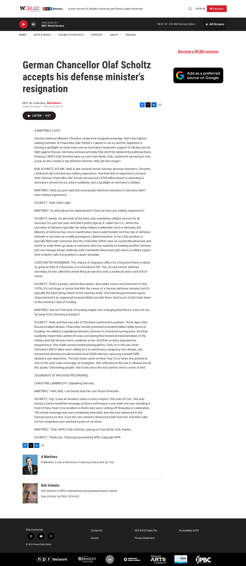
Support (97, 34)
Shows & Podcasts (71, 34)
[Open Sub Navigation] (29, 34)
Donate (218, 9)
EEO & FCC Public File (146, 530)
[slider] (38, 24)
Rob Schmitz (54, 103)
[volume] (33, 24)
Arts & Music (42, 34)
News (22, 34)
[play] (23, 24)
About (114, 34)
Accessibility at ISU (189, 530)
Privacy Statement (145, 538)
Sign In (200, 8)
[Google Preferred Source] (198, 75)
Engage (131, 34)
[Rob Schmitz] (30, 493)
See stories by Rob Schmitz (60, 496)
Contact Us (96, 530)
